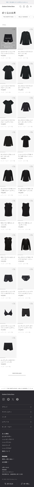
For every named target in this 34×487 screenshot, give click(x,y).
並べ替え (27, 484)
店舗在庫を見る (9, 47)
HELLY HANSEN (23, 16)
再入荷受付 (9, 43)
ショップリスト (6, 442)
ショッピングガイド (8, 439)
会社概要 (4, 462)
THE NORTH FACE (8, 16)
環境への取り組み (7, 459)
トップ (3, 388)
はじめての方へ (6, 436)
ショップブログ (6, 448)
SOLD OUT (8, 38)
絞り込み (10, 484)
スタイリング (6, 445)
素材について (6, 451)
